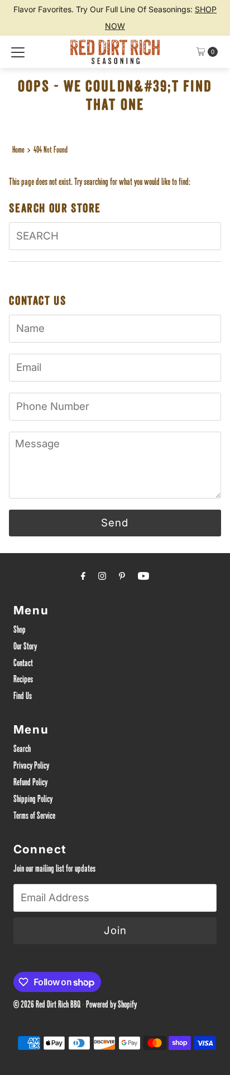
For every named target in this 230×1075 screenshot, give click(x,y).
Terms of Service (34, 817)
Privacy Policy (31, 766)
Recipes (23, 680)
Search (22, 750)
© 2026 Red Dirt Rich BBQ (46, 1005)
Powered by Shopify (111, 1005)
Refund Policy (30, 783)
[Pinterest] (122, 578)
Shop (19, 631)
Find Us (22, 697)
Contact (23, 664)
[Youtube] (143, 578)
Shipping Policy (32, 800)
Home (18, 150)
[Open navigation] (18, 51)
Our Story (25, 647)
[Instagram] (102, 578)
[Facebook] (83, 578)
